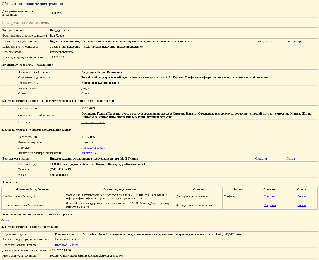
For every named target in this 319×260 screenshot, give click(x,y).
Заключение (89, 153)
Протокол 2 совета (93, 147)
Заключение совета (67, 239)
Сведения (261, 158)
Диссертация (263, 41)
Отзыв (85, 93)
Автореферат (295, 41)
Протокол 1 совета (93, 122)
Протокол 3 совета (66, 244)
